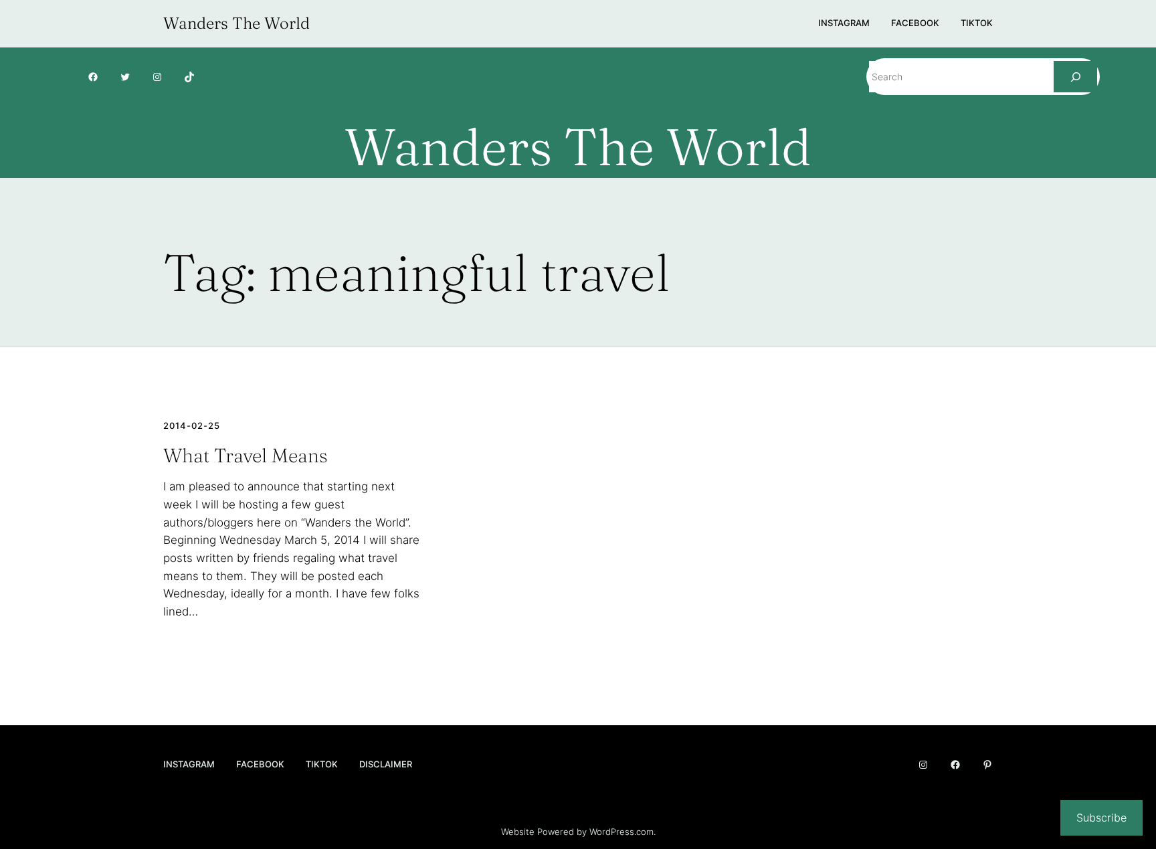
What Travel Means (245, 455)
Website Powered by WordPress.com (577, 831)
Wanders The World (236, 23)
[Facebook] (93, 77)
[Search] (1075, 76)
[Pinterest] (987, 764)
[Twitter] (125, 77)
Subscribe (1101, 817)
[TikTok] (189, 77)
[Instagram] (157, 77)
